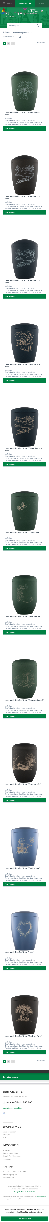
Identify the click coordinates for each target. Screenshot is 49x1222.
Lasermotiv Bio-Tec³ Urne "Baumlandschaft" (24, 700)
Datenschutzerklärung (11, 1153)
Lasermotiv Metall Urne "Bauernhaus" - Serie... (22, 197)
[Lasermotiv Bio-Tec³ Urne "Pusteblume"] (24, 478)
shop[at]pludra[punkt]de (12, 1108)
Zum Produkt (10, 128)
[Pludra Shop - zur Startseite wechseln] (12, 12)
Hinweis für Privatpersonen (13, 1156)
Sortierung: (6, 32)
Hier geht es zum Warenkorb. (24, 1192)
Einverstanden (24, 1219)
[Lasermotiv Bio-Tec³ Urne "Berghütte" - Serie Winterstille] (24, 310)
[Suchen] (38, 25)
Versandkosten (41, 1196)
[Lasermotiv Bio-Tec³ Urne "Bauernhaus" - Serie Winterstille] (24, 394)
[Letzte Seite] (13, 43)
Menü (9, 3)
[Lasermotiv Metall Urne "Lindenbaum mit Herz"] (24, 58)
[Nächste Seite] (8, 43)
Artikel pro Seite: (8, 37)
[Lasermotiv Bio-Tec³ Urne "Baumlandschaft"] (24, 646)
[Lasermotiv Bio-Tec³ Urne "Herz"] (24, 898)
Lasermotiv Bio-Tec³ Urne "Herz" (19, 952)
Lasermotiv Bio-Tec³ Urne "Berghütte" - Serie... (22, 365)
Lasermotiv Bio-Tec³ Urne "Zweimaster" (22, 868)
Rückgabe (6, 1135)
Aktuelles (6, 1150)
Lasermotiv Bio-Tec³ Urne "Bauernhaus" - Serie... (23, 449)
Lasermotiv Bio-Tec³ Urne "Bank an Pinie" (23, 1036)
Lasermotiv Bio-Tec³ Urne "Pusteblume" (22, 532)
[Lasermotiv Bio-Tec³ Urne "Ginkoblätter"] (24, 562)
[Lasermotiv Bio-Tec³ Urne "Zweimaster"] (24, 814)
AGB (4, 1138)
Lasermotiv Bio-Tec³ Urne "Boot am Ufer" (23, 784)
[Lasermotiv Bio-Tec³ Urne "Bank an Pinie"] (24, 982)
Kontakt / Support (9, 1132)
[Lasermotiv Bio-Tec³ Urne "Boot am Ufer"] (24, 730)
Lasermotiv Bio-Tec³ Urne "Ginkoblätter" (23, 616)
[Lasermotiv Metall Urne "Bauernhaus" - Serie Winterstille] (24, 142)
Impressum (7, 1159)
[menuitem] (7, 3)
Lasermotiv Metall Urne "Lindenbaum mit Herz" (23, 113)
